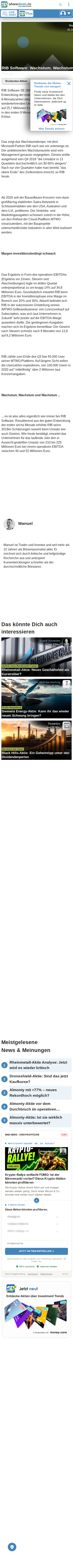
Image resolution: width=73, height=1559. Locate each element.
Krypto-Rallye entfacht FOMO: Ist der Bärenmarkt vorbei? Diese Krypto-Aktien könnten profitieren (35, 1178)
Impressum (33, 1274)
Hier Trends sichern (52, 128)
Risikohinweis (46, 1274)
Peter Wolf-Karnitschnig (46, 682)
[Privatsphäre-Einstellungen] (12, 1547)
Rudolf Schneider (50, 640)
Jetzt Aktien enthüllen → (36, 1251)
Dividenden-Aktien (16, 81)
